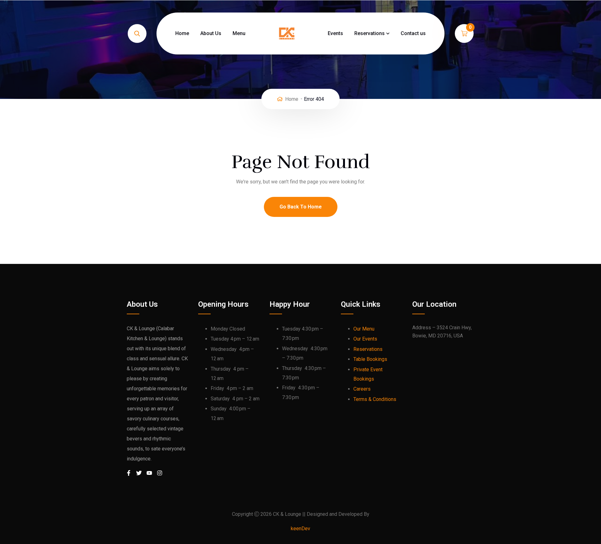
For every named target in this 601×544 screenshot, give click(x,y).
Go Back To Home (301, 207)
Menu (239, 33)
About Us (210, 33)
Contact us (413, 33)
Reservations (369, 33)
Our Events (365, 339)
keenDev (300, 528)
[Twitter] (142, 476)
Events (335, 33)
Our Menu (363, 329)
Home (182, 33)
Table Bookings (370, 359)
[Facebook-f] (132, 476)
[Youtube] (152, 476)
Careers (362, 389)
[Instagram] (163, 476)
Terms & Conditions (374, 399)
